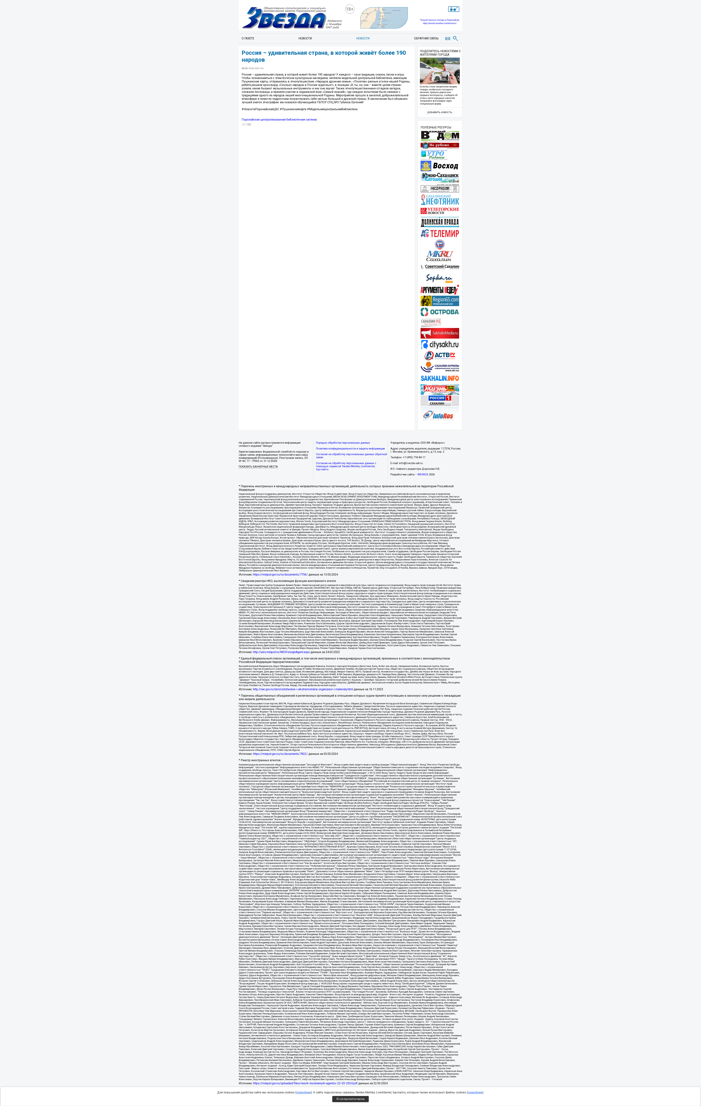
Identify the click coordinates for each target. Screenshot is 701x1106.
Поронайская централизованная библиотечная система (279, 119)
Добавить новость (439, 112)
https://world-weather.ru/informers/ (439, 23)
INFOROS (422, 474)
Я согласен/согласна (350, 1099)
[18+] (292, 18)
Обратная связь (426, 38)
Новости (305, 38)
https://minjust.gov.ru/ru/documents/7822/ (280, 754)
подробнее (303, 1092)
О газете (248, 38)
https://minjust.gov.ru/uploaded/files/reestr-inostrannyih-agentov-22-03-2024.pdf (305, 1083)
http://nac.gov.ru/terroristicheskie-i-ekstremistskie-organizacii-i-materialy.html (303, 689)
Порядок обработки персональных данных (343, 442)
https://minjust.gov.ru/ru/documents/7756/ (280, 574)
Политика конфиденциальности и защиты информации (350, 448)
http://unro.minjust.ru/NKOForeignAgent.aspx (281, 652)
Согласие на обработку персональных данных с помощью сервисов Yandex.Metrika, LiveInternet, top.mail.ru (346, 466)
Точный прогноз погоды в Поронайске (439, 20)
